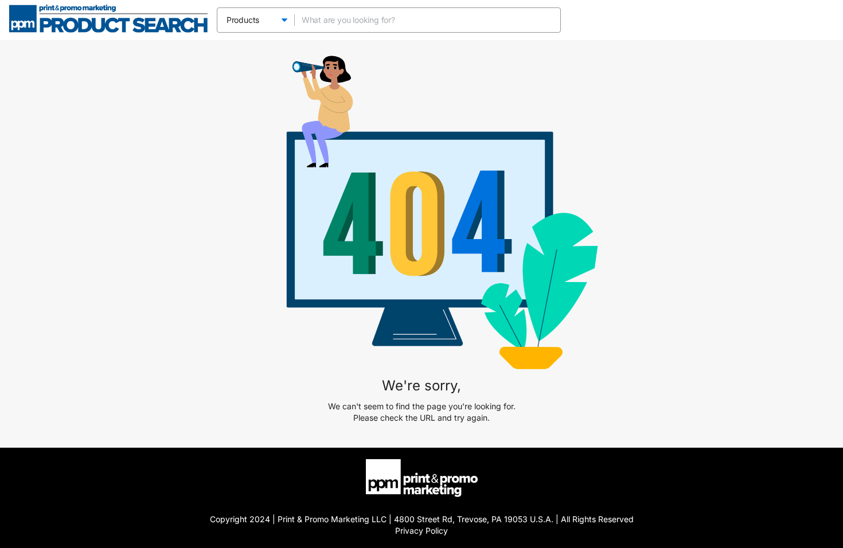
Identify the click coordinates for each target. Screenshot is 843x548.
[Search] (548, 20)
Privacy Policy (421, 530)
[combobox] (416, 20)
